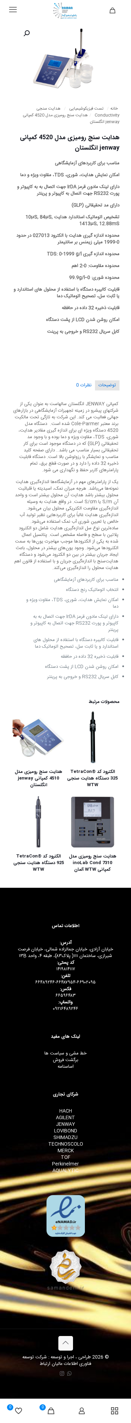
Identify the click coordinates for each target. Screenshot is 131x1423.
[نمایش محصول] (74, 729)
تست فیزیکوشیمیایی (86, 108)
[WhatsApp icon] (69, 1374)
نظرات (84, 385)
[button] (26, 33)
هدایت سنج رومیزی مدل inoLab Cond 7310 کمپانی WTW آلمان (92, 863)
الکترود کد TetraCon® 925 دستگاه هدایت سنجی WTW (38, 863)
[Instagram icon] (62, 1374)
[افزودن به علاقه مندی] (74, 739)
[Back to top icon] (65, 1343)
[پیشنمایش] (74, 749)
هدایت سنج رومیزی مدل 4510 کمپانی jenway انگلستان (38, 778)
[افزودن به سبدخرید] (74, 719)
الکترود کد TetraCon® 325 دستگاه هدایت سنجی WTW (92, 778)
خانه (114, 108)
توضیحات (107, 385)
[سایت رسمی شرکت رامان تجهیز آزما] (65, 10)
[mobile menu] (13, 10)
